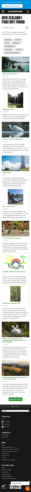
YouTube (6, 426)
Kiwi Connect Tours (9, 206)
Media (3, 468)
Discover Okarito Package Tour (13, 139)
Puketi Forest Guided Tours (11, 303)
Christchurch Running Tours (12, 238)
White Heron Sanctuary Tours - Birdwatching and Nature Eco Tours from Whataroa (14, 340)
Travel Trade (5, 472)
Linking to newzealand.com (9, 451)
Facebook (7, 424)
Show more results (15, 399)
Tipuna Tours (7, 173)
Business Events (6, 474)
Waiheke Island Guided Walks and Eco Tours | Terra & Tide (15, 378)
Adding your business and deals (10, 449)
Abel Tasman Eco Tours (10, 74)
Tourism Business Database (9, 478)
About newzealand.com (8, 447)
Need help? (5, 437)
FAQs (3, 445)
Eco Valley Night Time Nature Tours (14, 271)
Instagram (7, 421)
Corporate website (7, 476)
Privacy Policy (5, 455)
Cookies (4, 458)
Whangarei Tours (8, 109)
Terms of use (5, 453)
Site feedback (5, 435)
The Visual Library (7, 470)
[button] (3, 11)
